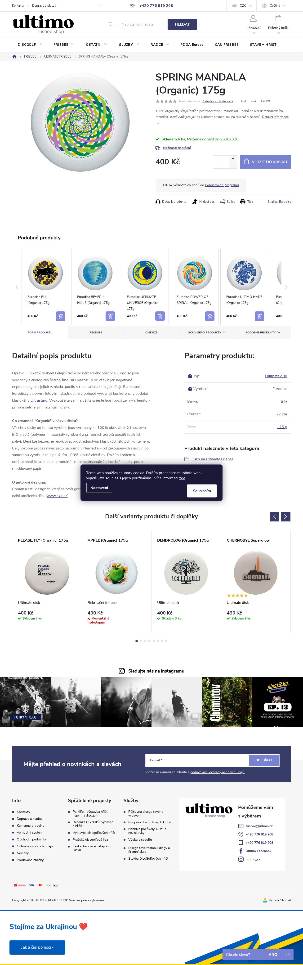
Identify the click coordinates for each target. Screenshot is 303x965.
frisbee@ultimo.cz (259, 826)
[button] (17, 287)
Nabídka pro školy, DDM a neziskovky (147, 831)
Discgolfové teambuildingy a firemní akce (149, 850)
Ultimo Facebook (259, 851)
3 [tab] (145, 641)
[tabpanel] (47, 581)
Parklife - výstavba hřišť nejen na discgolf (90, 813)
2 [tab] (141, 641)
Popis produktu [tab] (40, 332)
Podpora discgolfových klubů (149, 822)
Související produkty (204, 332)
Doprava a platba (44, 6)
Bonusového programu (222, 185)
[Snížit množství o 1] (233, 165)
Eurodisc (123, 373)
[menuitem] (30, 44)
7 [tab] (162, 641)
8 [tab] (166, 641)
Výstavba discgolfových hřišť (94, 833)
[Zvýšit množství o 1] (233, 159)
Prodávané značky (30, 860)
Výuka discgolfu (140, 840)
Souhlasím (202, 490)
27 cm (281, 414)
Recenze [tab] (95, 332)
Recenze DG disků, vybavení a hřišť (93, 824)
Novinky (23, 853)
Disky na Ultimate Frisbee (212, 459)
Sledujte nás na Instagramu (156, 671)
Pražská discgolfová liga (90, 840)
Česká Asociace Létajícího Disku (92, 848)
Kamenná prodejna (30, 825)
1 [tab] (136, 641)
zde (182, 477)
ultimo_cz (253, 859)
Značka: (279, 202)
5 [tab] (153, 641)
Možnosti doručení (177, 148)
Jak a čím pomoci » (37, 947)
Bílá (284, 401)
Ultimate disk (276, 376)
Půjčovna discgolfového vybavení (145, 813)
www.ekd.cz (57, 495)
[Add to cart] (60, 316)
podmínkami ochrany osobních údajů (217, 772)
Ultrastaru (39, 400)
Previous (274, 516)
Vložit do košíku (269, 162)
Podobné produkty (260, 332)
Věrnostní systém (30, 832)
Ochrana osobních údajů (35, 846)
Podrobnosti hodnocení (217, 101)
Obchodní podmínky (32, 839)
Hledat (182, 24)
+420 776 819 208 (259, 834)
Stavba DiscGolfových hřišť (148, 859)
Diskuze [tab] (151, 332)
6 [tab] (158, 641)
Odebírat (263, 760)
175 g (282, 427)
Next (285, 516)
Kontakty (18, 6)
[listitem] (45, 287)
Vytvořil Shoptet (280, 900)
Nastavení (99, 487)
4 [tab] (149, 641)
